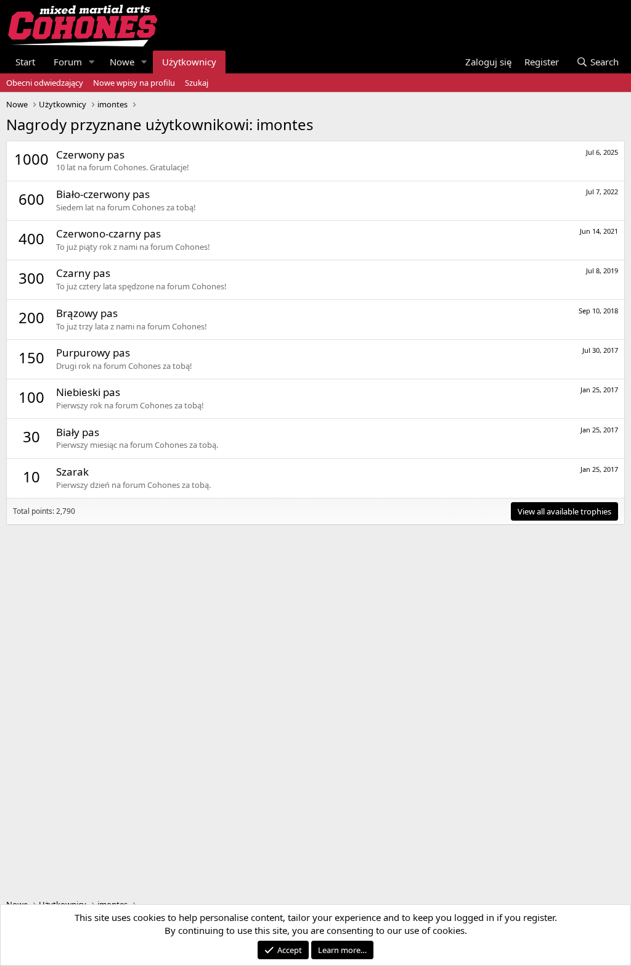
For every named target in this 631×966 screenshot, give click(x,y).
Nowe (122, 62)
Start (25, 62)
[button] (91, 62)
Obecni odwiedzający (44, 82)
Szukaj (196, 82)
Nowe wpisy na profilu (134, 82)
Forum (68, 62)
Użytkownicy (189, 62)
